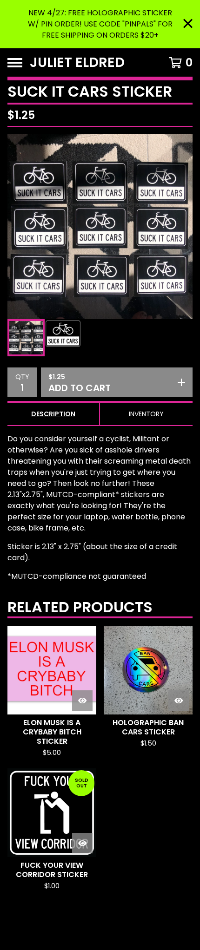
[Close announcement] (188, 24)
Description (53, 414)
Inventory (146, 414)
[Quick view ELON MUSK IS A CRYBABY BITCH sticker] (82, 700)
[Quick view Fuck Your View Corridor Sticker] (82, 843)
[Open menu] (14, 62)
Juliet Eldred (77, 62)
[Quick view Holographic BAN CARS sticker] (178, 700)
